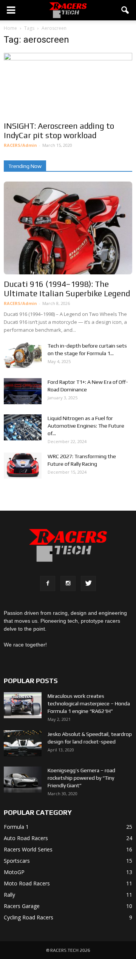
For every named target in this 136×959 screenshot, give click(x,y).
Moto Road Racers (27, 883)
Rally (9, 894)
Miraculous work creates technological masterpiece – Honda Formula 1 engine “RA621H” (89, 703)
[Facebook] (47, 583)
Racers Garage (22, 906)
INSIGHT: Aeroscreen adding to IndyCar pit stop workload (59, 130)
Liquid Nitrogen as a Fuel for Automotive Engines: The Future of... (86, 425)
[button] (125, 10)
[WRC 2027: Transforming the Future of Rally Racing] (23, 466)
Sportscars (17, 860)
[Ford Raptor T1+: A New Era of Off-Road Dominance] (23, 391)
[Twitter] (88, 583)
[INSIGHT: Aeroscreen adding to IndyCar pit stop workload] (68, 84)
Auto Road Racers (26, 838)
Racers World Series (28, 849)
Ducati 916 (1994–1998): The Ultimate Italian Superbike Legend (67, 288)
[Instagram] (68, 583)
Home (10, 28)
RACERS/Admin (20, 145)
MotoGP (14, 872)
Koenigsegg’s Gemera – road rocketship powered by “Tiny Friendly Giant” (81, 777)
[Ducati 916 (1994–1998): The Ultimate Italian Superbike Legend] (68, 228)
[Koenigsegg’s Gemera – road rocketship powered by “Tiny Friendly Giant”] (23, 780)
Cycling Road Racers (28, 917)
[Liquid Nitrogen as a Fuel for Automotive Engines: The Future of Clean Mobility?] (23, 427)
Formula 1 (16, 826)
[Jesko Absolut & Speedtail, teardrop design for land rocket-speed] (23, 743)
